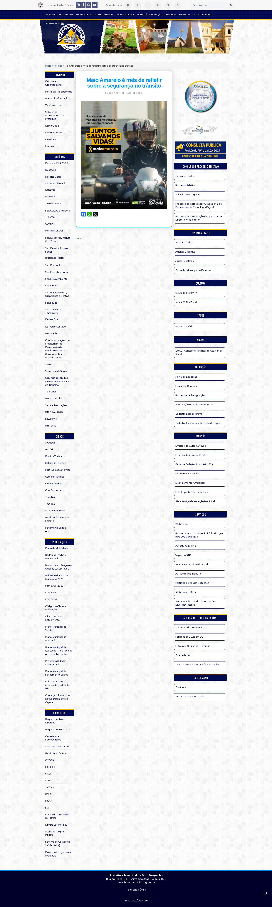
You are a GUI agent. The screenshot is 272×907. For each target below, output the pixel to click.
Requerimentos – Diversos (54, 721)
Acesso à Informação (149, 15)
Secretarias (66, 15)
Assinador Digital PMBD (54, 833)
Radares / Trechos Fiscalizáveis (55, 557)
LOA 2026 (51, 592)
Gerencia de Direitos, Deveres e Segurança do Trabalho (57, 381)
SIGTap (49, 787)
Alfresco (184, 15)
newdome (51, 418)
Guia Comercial (53, 490)
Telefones (50, 391)
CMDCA (49, 760)
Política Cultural (54, 230)
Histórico (50, 449)
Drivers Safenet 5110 (56, 824)
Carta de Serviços (203, 15)
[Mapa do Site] (178, 5)
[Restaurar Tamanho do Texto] (158, 5)
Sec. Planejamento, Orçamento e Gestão (57, 294)
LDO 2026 (51, 599)
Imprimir (80, 238)
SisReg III (50, 766)
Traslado (50, 504)
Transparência (126, 15)
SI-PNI (48, 780)
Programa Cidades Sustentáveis (55, 663)
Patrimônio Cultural (56, 753)
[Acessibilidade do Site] (128, 5)
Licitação (50, 146)
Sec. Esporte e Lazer (56, 272)
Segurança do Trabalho (58, 746)
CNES (48, 794)
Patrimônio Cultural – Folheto (57, 519)
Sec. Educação (53, 265)
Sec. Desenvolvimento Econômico (57, 239)
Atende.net (52, 23)
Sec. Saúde (51, 302)
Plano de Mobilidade (56, 548)
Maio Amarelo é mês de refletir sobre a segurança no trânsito (124, 83)
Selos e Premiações (56, 405)
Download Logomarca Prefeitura (58, 854)
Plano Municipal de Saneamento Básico (56, 673)
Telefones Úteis (54, 105)
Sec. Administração (55, 183)
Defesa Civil (51, 319)
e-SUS (48, 773)
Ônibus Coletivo (54, 483)
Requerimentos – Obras (58, 729)
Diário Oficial (52, 125)
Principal (51, 15)
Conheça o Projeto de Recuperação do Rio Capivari (57, 699)
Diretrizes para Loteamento (53, 618)
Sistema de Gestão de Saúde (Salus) (57, 843)
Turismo (50, 217)
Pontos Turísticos (55, 456)
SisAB (48, 800)
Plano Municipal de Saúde (55, 628)
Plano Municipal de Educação (55, 639)
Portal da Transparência (58, 91)
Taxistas (50, 497)
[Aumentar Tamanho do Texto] (138, 5)
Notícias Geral (53, 176)
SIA (47, 807)
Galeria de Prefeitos (56, 463)
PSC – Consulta (53, 398)
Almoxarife (51, 333)
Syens (48, 364)
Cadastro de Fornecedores (53, 738)
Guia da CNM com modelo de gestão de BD (57, 685)
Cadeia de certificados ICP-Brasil (57, 816)
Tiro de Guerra (53, 203)
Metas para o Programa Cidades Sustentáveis (58, 567)
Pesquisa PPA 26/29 (56, 163)
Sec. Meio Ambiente (56, 279)
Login (264, 893)
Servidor (109, 15)
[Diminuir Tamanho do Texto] (148, 5)
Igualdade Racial (54, 257)
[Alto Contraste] (168, 5)
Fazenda (50, 196)
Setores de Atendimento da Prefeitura (54, 115)
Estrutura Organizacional (53, 83)
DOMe (98, 15)
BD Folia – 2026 (54, 412)
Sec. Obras (51, 285)
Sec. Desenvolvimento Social (57, 250)
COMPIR (50, 223)
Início (48, 65)
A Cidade (50, 442)
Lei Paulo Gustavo (55, 326)
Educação (200, 367)
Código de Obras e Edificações (55, 608)
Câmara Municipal (55, 476)
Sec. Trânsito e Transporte (53, 311)
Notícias (57, 65)
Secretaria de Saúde (56, 371)
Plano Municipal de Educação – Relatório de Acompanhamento (58, 651)
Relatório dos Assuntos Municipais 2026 (58, 577)
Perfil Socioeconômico (58, 469)
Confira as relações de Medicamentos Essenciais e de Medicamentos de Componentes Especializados (57, 349)
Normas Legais (84, 15)
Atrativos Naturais (55, 510)
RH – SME (50, 425)
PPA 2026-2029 (54, 585)
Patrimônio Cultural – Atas (57, 529)
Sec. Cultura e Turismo (57, 210)
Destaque (50, 170)
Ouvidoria (170, 15)
